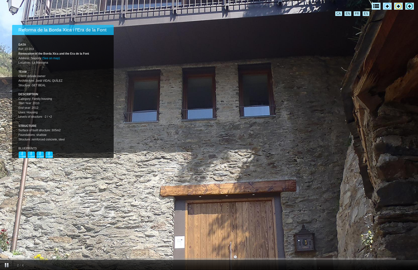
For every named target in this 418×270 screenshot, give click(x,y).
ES (366, 13)
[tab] (63, 30)
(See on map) (51, 58)
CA (338, 13)
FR (357, 13)
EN (348, 13)
